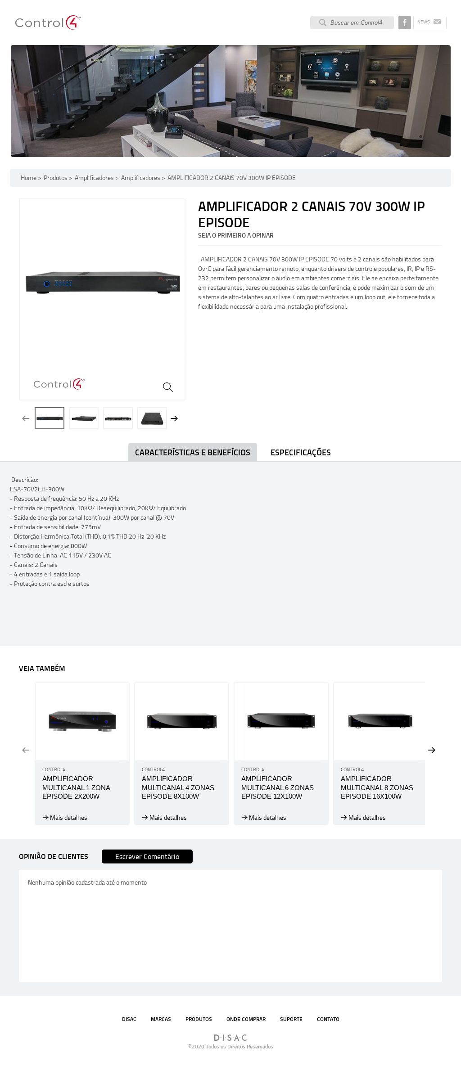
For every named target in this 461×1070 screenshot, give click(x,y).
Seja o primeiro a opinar (236, 235)
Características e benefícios (192, 453)
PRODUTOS (198, 1019)
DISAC (129, 1019)
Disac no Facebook (404, 22)
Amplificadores (94, 178)
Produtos (56, 178)
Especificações (301, 453)
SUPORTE (291, 1019)
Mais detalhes (68, 818)
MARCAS (161, 1019)
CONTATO (328, 1019)
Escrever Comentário (147, 856)
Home (28, 178)
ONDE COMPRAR (246, 1019)
